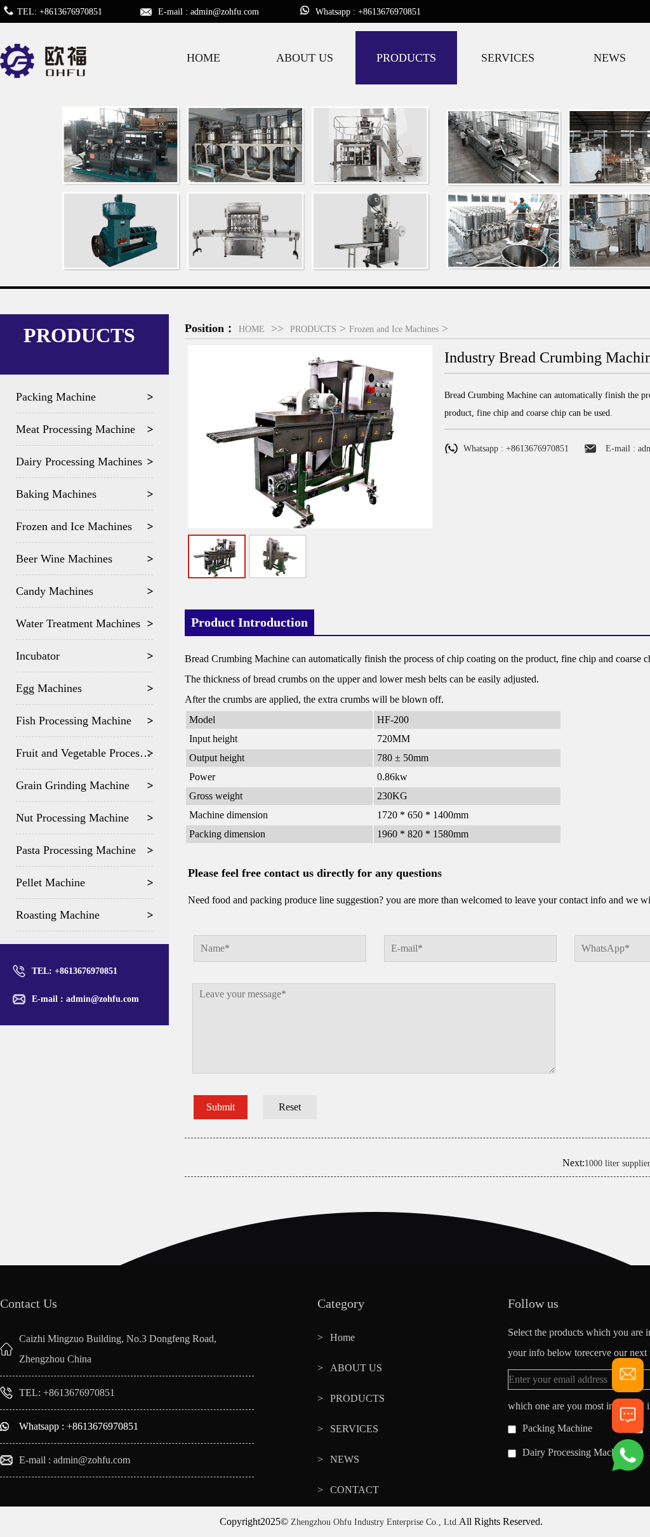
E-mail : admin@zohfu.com (85, 999)
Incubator (38, 655)
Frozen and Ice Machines (74, 526)
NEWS (344, 1459)
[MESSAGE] (628, 1427)
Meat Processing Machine (75, 429)
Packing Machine (56, 396)
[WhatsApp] (628, 1468)
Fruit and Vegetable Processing (84, 753)
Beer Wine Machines (64, 558)
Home (342, 1337)
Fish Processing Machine (73, 720)
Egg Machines (49, 688)
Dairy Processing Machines (79, 461)
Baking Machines (56, 494)
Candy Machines (54, 591)
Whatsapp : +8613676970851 (78, 1426)
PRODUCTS (406, 57)
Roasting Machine (58, 914)
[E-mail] (628, 1387)
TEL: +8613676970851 (74, 971)
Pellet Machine (50, 882)
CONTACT (354, 1489)
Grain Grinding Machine (72, 785)
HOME (203, 57)
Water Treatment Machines (78, 623)
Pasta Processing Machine (76, 850)
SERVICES (507, 57)
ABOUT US (304, 57)
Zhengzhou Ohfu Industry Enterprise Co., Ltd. (375, 1522)
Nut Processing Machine (72, 817)
